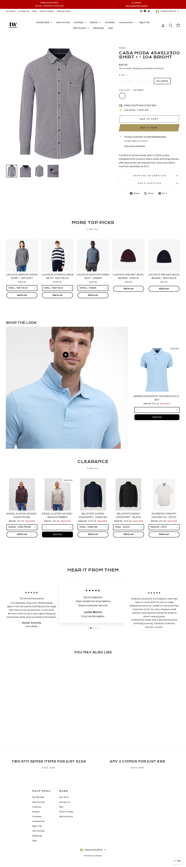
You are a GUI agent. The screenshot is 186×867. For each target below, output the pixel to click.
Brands (94, 22)
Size (123, 75)
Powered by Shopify (93, 856)
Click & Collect (47, 11)
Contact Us (23, 11)
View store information (134, 146)
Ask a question (149, 183)
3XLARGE (128, 81)
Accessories (126, 22)
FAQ (34, 11)
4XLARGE (145, 81)
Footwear (110, 22)
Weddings (98, 28)
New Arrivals (63, 22)
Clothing (79, 22)
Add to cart (22, 295)
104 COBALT (122, 96)
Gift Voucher (80, 28)
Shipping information (149, 176)
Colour (131, 90)
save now (137, 768)
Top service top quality (31, 598)
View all (93, 229)
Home (122, 48)
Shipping (137, 68)
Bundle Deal (43, 22)
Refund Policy (64, 11)
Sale (110, 28)
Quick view (22, 268)
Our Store (11, 11)
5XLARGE (162, 81)
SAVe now (48, 768)
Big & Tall (145, 22)
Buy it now (149, 128)
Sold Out (157, 417)
